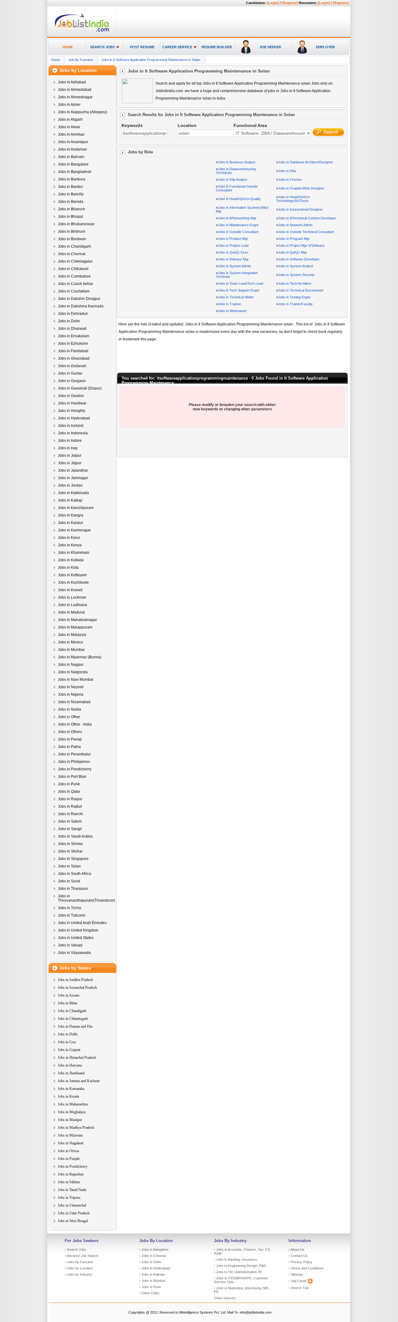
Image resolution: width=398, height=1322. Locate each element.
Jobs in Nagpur (71, 664)
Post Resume (142, 47)
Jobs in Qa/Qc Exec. (233, 252)
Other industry (225, 1298)
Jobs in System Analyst (295, 266)
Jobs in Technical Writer (236, 297)
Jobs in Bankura (71, 179)
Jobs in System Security (296, 275)
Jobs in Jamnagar (73, 478)
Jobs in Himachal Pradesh (77, 1057)
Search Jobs (102, 47)
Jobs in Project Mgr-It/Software (301, 245)
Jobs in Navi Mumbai (75, 679)
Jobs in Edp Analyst (232, 179)
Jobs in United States (76, 938)
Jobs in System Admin (234, 266)
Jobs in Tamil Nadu (72, 1190)
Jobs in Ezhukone (73, 343)
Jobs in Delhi (69, 321)
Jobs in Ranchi (70, 814)
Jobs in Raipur (70, 799)
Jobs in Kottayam (72, 575)
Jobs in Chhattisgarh (73, 1018)
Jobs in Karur (69, 537)
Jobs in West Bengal (73, 1221)
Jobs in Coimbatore (74, 276)
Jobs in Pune (69, 784)
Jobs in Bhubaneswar (76, 224)
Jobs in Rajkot (70, 806)
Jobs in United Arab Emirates (82, 923)
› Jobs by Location (79, 1268)
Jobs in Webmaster (232, 311)
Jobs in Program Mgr (294, 239)
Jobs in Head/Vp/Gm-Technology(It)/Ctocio (293, 199)
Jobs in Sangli (70, 829)
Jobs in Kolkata (71, 560)
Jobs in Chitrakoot (73, 269)
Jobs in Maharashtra (73, 1104)
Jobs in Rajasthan (71, 1174)
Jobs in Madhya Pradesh (76, 1127)
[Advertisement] (232, 22)
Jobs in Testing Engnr (294, 297)
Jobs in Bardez (70, 187)
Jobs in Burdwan (72, 239)
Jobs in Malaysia (72, 635)
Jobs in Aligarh (70, 119)
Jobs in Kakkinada (73, 493)
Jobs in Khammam (73, 552)
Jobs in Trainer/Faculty (295, 304)
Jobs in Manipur (70, 1120)
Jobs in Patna (69, 747)
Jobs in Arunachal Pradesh (77, 987)
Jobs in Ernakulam (73, 336)
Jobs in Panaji (70, 739)
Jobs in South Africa (74, 873)
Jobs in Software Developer (299, 259)
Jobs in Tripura (69, 1197)
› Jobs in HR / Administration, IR (238, 1272)
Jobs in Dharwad (72, 328)
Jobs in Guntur (70, 373)
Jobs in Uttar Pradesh (74, 1213)
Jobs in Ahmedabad (74, 89)
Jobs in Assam (68, 995)
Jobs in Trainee (229, 304)
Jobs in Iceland (70, 425)
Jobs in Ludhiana (72, 605)
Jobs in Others (70, 732)
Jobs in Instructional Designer (300, 209)
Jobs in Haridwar (72, 403)
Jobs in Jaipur (69, 455)
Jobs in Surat (69, 881)
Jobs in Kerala (68, 1096)
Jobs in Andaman (72, 149)
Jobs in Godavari (72, 366)
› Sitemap (296, 1274)
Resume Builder (216, 47)
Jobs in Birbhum (71, 231)
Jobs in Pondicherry (74, 769)
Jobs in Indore (70, 440)
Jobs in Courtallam (74, 291)
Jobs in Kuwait (70, 590)
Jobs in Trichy (69, 908)
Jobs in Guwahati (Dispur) (80, 388)
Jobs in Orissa (68, 1151)
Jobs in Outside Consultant (238, 232)
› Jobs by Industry (78, 1274)
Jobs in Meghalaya (72, 1112)
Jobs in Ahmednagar (75, 97)
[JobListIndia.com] (82, 31)
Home (67, 47)
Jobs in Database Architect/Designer (305, 162)
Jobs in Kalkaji (70, 500)
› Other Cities (149, 1293)
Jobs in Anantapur (73, 142)
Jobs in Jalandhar (73, 470)
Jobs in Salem (70, 821)
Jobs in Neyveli (71, 687)
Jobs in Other (69, 717)
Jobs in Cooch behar (75, 284)
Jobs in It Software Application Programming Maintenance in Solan (150, 60)
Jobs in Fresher (290, 179)
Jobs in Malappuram (75, 627)
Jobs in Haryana (70, 1065)
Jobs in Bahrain (71, 157)
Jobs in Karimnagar (74, 530)
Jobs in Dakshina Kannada (81, 306)
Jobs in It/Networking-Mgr (237, 218)
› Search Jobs (75, 1249)
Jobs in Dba (287, 171)
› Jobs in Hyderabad (154, 1268)
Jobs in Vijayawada (74, 953)
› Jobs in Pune (150, 1287)
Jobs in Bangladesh (74, 172)
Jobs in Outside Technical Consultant (306, 232)
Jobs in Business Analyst (236, 162)
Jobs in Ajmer (69, 104)
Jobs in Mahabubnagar (77, 620)
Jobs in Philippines (74, 761)
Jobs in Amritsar (71, 134)
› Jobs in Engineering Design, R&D (240, 1266)
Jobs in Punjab (69, 1158)
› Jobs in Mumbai (152, 1280)
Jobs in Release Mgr (233, 259)
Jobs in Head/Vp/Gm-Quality (239, 199)
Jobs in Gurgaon (72, 381)
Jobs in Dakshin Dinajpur (79, 299)
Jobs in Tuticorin (72, 915)
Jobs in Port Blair (72, 776)
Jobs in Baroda (70, 201)
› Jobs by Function (79, 1262)
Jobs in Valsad (70, 945)
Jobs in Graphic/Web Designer (301, 188)
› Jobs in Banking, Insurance (235, 1259)
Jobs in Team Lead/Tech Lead (240, 283)
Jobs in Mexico (70, 642)
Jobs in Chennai (72, 254)
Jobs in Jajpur (69, 463)
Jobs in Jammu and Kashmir (79, 1081)
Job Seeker (270, 47)
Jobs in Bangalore (73, 164)
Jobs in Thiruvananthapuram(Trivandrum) (86, 898)
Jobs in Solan (69, 866)
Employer (325, 47)
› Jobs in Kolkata (151, 1274)
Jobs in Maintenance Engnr (238, 225)
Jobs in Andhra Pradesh (75, 980)
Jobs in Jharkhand (71, 1073)
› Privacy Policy (300, 1262)
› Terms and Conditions (306, 1268)
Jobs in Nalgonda (73, 672)
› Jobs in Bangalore (154, 1249)
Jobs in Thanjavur (73, 888)
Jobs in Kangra (70, 515)
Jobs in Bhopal (70, 216)
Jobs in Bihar (67, 1003)
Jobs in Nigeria (70, 694)
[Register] (290, 3)
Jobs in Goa (67, 1042)
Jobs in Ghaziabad (74, 358)
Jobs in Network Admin (295, 225)
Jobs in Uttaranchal (72, 1205)
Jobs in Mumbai (71, 649)
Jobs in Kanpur (70, 523)
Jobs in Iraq (67, 448)
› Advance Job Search (81, 1256)
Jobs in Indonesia (73, 433)
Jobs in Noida (69, 709)
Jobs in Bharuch (71, 209)
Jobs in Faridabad (73, 351)
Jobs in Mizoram (70, 1135)
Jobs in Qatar (69, 791)
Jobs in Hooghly (71, 411)
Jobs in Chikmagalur (75, 261)
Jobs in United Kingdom (78, 930)
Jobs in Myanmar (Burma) (79, 657)
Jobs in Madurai (71, 612)
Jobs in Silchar (70, 851)
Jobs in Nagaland (70, 1143)
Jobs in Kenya (70, 545)
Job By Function (80, 60)
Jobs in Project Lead (233, 245)
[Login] (273, 3)
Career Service (177, 47)
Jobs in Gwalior (71, 396)
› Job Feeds (298, 1281)
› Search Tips (299, 1288)
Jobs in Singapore (73, 859)
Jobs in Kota (68, 567)
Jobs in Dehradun (73, 313)
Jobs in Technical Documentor (301, 290)
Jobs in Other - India (75, 724)
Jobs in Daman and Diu (75, 1026)
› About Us (296, 1249)
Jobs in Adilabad (72, 82)
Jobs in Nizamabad (74, 702)
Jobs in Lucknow (72, 597)
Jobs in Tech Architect (294, 283)
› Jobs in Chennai (152, 1256)
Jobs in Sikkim (69, 1182)
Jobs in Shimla (70, 844)
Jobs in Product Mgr (233, 239)
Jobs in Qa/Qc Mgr (292, 252)
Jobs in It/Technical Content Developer (307, 218)
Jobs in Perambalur (74, 754)
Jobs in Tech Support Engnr (239, 290)
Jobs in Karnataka (71, 1088)
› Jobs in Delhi (150, 1262)
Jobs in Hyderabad (74, 418)
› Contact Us (298, 1256)
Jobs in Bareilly (71, 194)
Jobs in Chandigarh (74, 246)
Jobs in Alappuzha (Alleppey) (82, 112)
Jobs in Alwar (69, 127)
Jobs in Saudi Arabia (75, 836)
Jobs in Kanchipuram (76, 508)
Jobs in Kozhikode (73, 582)
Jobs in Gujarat (69, 1050)
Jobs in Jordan (70, 485)
